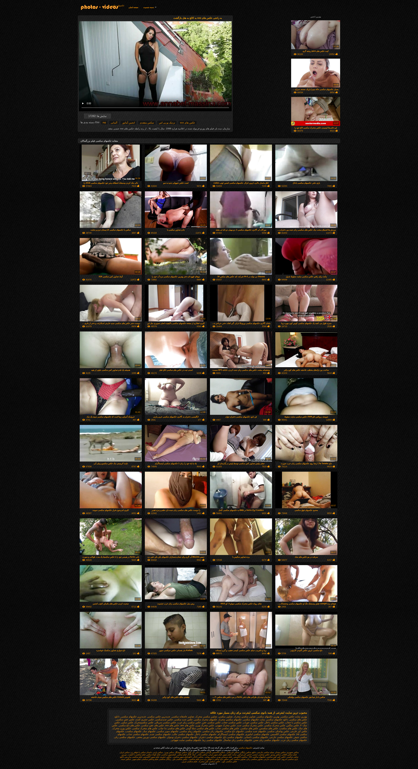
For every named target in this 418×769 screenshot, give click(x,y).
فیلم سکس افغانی (289, 754)
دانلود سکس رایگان (248, 752)
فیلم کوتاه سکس (153, 754)
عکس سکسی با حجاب (296, 722)
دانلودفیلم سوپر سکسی (182, 757)
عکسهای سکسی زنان (124, 737)
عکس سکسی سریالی (165, 722)
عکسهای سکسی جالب (183, 734)
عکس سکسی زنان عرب (189, 722)
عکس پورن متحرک (122, 728)
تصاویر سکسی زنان (255, 759)
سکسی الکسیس (240, 757)
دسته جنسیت (148, 7)
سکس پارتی (158, 752)
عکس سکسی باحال (274, 722)
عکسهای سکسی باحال (206, 734)
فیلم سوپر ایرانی (215, 754)
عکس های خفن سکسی (152, 725)
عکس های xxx (187, 122)
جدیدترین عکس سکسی (158, 716)
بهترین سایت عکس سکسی (294, 716)
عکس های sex (187, 725)
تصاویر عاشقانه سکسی (183, 716)
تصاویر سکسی (225, 716)
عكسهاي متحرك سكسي (205, 719)
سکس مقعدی (147, 122)
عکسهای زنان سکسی (212, 731)
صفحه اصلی (133, 7)
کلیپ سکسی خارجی (272, 759)
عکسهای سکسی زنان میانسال (237, 740)
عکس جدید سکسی (183, 719)
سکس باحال (198, 757)
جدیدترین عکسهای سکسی (133, 716)
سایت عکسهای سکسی (254, 719)
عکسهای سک (149, 731)
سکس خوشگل (181, 752)
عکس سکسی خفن (211, 722)
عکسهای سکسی (117, 5)
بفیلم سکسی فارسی (265, 752)
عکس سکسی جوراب (253, 722)
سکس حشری (165, 757)
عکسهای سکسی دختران (210, 737)
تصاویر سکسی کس (238, 759)
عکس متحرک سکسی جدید (250, 725)
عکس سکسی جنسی (261, 754)
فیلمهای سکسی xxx (256, 757)
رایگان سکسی (165, 759)
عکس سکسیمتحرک (144, 722)
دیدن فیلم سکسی (195, 759)
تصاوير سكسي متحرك (245, 716)
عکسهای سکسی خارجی (281, 737)
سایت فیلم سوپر (229, 754)
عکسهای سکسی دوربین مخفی (151, 737)
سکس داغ (224, 759)
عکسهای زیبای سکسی (190, 731)
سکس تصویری (293, 752)
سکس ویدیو (276, 754)
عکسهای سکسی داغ (233, 737)
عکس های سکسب (288, 728)
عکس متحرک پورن (205, 725)
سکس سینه (126, 759)
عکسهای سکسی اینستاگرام (231, 734)
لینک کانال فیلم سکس (186, 754)
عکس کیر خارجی (298, 731)
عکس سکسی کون (229, 761)
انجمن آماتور (128, 122)
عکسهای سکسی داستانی (256, 737)
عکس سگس (293, 725)
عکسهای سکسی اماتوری (257, 734)
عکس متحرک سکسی (274, 725)
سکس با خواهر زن (211, 759)
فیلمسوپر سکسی (168, 754)
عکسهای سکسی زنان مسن (266, 740)
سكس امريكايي (232, 752)
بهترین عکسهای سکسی (268, 716)
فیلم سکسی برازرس (133, 757)
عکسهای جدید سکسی (255, 731)
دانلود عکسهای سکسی (277, 719)
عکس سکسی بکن (179, 759)
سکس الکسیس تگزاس (215, 752)
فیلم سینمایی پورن (224, 757)
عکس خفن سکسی (125, 719)
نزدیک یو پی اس (167, 122)
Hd (104, 122)
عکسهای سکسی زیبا (212, 740)
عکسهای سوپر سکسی (167, 731)
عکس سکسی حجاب (232, 722)
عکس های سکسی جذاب (227, 728)
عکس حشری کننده (145, 719)
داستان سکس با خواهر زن (141, 752)
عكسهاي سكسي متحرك (230, 719)
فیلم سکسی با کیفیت (136, 754)
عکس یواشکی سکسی (278, 731)
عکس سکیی (127, 722)
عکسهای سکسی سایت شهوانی (186, 740)
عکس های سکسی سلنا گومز (200, 728)
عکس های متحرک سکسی (144, 728)
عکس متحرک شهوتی (225, 725)
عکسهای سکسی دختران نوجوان (182, 737)
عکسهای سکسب (133, 731)
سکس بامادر (202, 754)
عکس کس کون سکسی (276, 757)
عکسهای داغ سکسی (234, 731)
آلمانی (114, 122)
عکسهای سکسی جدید (160, 734)
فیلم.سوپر (136, 759)
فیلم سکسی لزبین (189, 761)
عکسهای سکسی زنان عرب (294, 740)
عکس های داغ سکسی (129, 725)
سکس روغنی (210, 757)
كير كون (191, 752)
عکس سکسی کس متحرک (209, 761)
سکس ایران (125, 752)
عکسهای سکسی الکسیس (283, 734)
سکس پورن (169, 752)
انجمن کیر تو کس (244, 754)
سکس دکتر (200, 752)
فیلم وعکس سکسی (150, 759)
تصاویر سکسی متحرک (206, 716)
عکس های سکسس (268, 728)
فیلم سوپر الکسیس (151, 757)
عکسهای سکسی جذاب (138, 734)
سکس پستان (280, 752)
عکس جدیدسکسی (164, 719)
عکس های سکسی (249, 728)
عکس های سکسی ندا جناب (172, 728)
